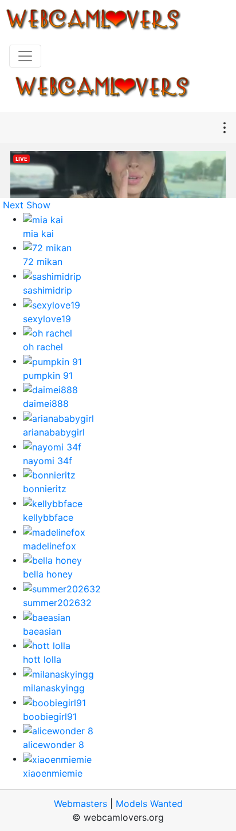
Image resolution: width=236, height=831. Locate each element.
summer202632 (57, 602)
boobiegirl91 (50, 716)
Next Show (26, 205)
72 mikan (42, 261)
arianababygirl (54, 432)
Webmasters (80, 803)
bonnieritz (44, 488)
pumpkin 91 (48, 375)
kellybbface (48, 517)
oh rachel (43, 347)
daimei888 (46, 403)
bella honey (48, 574)
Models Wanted (149, 803)
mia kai (38, 233)
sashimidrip (47, 290)
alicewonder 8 (53, 744)
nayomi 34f (47, 460)
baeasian (42, 631)
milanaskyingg (54, 688)
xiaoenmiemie (52, 773)
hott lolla (42, 659)
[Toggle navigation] (25, 56)
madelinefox (49, 546)
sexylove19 (47, 319)
